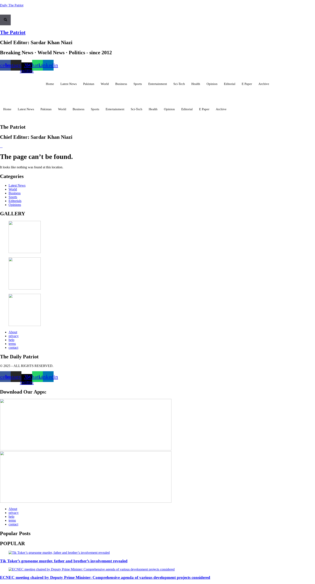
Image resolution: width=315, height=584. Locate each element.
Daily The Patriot (11, 5)
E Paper (247, 84)
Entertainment (157, 84)
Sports (138, 84)
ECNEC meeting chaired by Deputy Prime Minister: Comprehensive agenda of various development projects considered (105, 577)
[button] (1, 12)
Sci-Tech (179, 84)
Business (121, 84)
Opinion (212, 84)
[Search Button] (5, 20)
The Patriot (13, 32)
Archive (263, 84)
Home (50, 84)
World (105, 84)
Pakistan (88, 84)
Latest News (68, 84)
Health (195, 84)
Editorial (229, 84)
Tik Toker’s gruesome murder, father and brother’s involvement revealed (64, 561)
